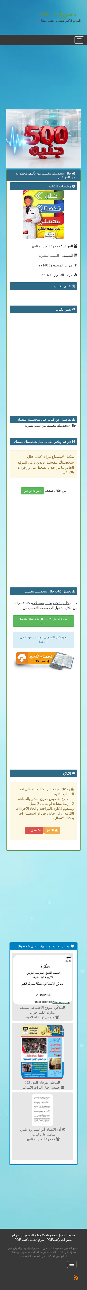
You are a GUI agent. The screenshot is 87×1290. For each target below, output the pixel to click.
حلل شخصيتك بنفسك (56, 173)
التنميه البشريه (49, 255)
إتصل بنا (33, 830)
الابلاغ (51, 830)
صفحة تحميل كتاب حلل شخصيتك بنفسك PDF (44, 621)
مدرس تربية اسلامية (40, 1017)
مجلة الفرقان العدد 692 (40, 1082)
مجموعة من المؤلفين (45, 246)
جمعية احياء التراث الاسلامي (41, 1087)
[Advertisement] (43, 79)
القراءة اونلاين (32, 491)
